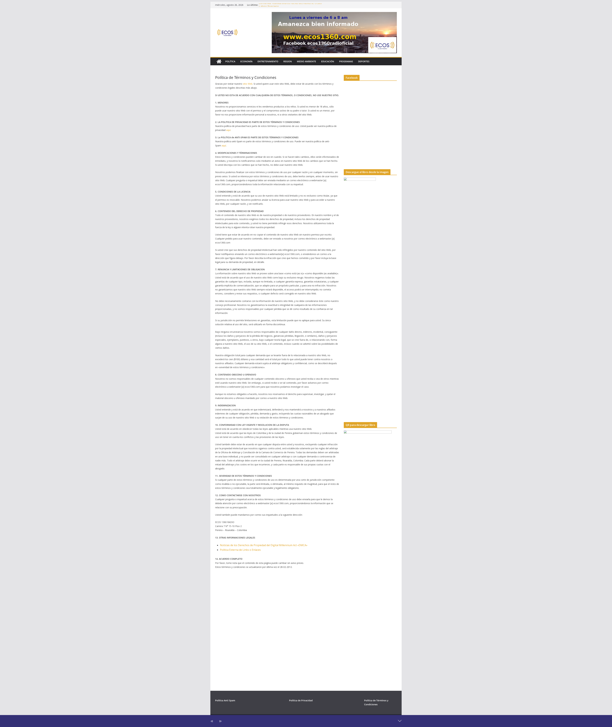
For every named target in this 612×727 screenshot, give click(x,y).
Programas (346, 61)
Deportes (363, 61)
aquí (228, 130)
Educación (327, 61)
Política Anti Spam (225, 700)
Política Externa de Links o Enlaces (240, 550)
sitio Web (247, 83)
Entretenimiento (268, 61)
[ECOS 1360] (219, 61)
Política (230, 61)
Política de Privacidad (301, 700)
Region (287, 61)
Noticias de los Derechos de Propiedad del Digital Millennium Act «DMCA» (264, 545)
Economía (246, 61)
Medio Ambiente (306, 61)
